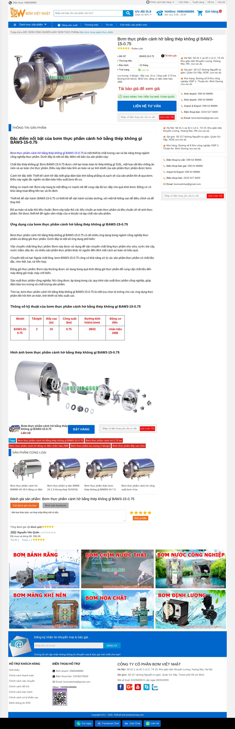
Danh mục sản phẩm (31, 24)
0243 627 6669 (209, 112)
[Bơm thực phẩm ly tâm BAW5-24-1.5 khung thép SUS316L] (64, 480)
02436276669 (80, 676)
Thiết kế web (119, 715)
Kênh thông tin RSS (19, 703)
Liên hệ (221, 2)
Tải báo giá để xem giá (139, 88)
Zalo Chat (134, 723)
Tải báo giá (170, 55)
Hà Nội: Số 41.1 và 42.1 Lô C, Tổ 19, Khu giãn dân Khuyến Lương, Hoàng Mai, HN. (202, 61)
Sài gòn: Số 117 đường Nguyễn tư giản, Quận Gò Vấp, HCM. (201, 71)
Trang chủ (15, 32)
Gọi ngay (86, 723)
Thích (25, 540)
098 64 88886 (205, 93)
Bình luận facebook (55, 505)
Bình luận (137, 49)
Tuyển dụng (198, 2)
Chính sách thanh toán (21, 675)
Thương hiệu (91, 24)
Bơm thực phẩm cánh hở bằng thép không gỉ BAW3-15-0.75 (47, 153)
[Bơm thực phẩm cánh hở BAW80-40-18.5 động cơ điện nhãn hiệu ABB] (27, 480)
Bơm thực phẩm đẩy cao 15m (129, 445)
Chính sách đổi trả (19, 686)
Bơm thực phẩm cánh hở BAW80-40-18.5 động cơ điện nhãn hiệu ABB (26, 489)
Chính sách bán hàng (160, 2)
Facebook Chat (110, 723)
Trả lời (13, 539)
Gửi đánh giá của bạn (24, 505)
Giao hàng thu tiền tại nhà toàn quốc (149, 96)
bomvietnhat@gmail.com (204, 118)
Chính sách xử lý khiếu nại (23, 697)
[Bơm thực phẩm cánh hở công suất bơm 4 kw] (138, 480)
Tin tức (109, 24)
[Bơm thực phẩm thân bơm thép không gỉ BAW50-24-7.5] (101, 480)
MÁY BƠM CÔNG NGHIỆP (37, 32)
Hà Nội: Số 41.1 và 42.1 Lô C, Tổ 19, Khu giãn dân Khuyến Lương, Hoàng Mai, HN (192, 129)
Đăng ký (112, 645)
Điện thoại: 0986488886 (24, 2)
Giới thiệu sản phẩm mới (133, 24)
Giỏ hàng (211, 11)
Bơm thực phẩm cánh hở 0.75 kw (104, 440)
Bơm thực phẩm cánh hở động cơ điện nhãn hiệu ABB (38, 445)
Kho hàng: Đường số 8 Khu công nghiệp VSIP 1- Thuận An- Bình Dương (202, 81)
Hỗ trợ (211, 2)
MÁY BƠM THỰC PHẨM (65, 32)
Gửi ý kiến (141, 518)
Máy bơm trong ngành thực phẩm (96, 32)
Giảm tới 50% (143, 13)
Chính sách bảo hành (21, 692)
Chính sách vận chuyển (22, 681)
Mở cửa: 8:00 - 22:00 (179, 13)
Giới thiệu (184, 2)
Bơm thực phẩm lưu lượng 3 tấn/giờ (90, 445)
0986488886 (76, 671)
